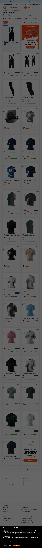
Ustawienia (5, 545)
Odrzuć (9, 545)
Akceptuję (16, 545)
